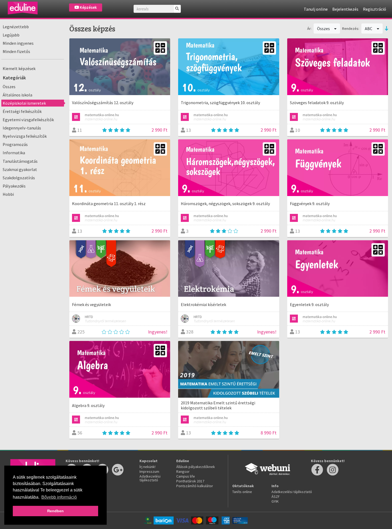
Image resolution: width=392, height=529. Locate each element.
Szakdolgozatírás (19, 177)
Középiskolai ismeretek (24, 103)
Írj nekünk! (147, 466)
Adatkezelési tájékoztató (150, 478)
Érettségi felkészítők (22, 111)
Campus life (185, 476)
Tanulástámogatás (20, 161)
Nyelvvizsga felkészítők (25, 136)
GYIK (275, 501)
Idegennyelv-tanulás (22, 128)
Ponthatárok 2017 (190, 481)
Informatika (14, 152)
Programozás (15, 144)
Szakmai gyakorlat (20, 169)
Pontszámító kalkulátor (194, 485)
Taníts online (242, 491)
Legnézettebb (16, 26)
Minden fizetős (16, 51)
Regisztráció (374, 9)
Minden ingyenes (18, 43)
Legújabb (11, 35)
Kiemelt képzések (19, 68)
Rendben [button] (55, 511)
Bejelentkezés (345, 9)
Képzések (88, 7)
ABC (369, 28)
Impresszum (149, 471)
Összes (9, 86)
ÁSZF (275, 496)
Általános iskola (17, 94)
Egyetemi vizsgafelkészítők (28, 119)
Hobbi (8, 194)
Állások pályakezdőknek (195, 466)
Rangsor (183, 471)
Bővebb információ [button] (59, 497)
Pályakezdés (14, 186)
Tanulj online (316, 9)
